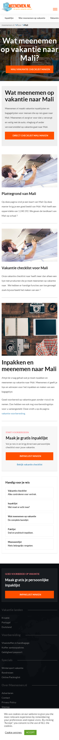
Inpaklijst (9, 18)
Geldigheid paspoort (12, 652)
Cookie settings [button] (13, 732)
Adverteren (7, 693)
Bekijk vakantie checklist (29, 464)
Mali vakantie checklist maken (30, 69)
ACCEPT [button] (30, 732)
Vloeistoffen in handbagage (15, 643)
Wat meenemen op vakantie (32, 18)
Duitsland (7, 627)
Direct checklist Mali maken (30, 135)
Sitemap (6, 707)
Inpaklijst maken (30, 456)
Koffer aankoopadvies (13, 647)
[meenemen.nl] (17, 6)
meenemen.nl (8, 25)
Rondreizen (7, 672)
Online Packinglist (11, 677)
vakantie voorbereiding (13, 413)
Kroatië (5, 618)
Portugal (6, 622)
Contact (6, 697)
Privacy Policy (9, 702)
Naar (19, 25)
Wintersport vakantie (12, 668)
